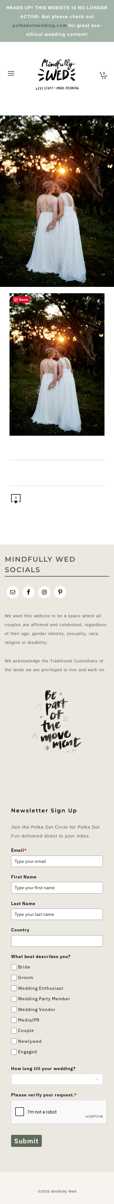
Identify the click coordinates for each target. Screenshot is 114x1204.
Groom (25, 978)
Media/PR (29, 1020)
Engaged (27, 1052)
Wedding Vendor (36, 1009)
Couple (26, 1031)
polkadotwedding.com (39, 25)
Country (20, 930)
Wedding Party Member (44, 999)
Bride (24, 967)
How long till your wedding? (43, 1068)
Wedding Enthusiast (40, 988)
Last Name (23, 903)
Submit (26, 1140)
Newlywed (30, 1041)
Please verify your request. (44, 1095)
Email (19, 850)
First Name (24, 877)
